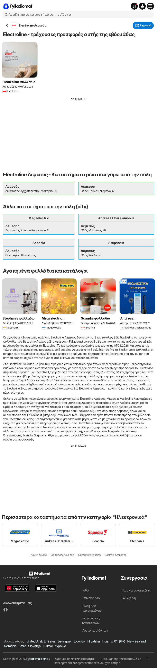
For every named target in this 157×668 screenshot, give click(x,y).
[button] (142, 6)
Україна (60, 646)
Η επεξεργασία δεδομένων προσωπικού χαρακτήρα (101, 661)
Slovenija (34, 646)
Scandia (27, 435)
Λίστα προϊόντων (95, 630)
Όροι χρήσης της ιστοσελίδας (121, 658)
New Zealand (136, 641)
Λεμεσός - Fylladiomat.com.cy (73, 341)
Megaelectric (116, 431)
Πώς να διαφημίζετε (136, 590)
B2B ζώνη (129, 598)
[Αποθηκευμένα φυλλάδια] (134, 6)
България (64, 641)
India (105, 641)
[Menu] (150, 6)
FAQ (85, 590)
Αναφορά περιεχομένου (92, 608)
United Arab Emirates (41, 641)
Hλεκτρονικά (98, 431)
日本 (113, 641)
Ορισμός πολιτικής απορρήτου (75, 658)
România (10, 646)
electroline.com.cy (107, 402)
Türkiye (48, 646)
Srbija (22, 646)
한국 (122, 641)
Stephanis (40, 435)
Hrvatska (93, 641)
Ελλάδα (79, 641)
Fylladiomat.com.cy (38, 658)
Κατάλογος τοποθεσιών (91, 620)
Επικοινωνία (91, 598)
